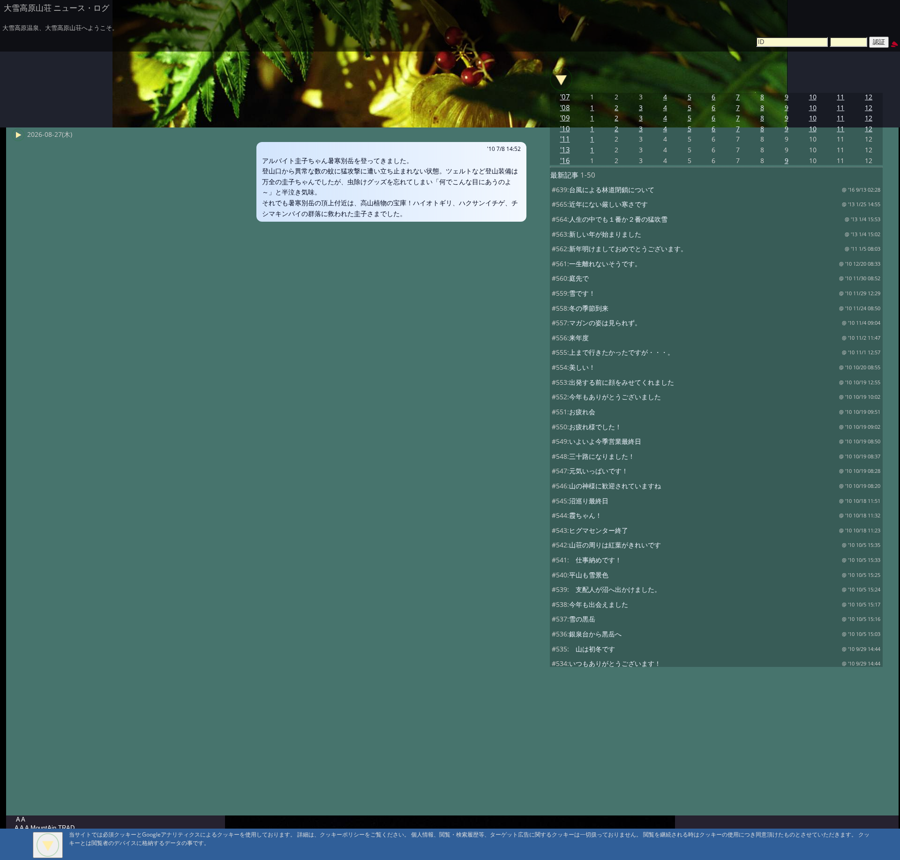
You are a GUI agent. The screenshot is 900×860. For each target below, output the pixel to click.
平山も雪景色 (588, 574)
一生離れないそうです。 (605, 263)
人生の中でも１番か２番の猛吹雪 (618, 219)
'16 (565, 160)
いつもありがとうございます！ (615, 663)
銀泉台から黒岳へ (595, 633)
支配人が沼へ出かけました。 (615, 589)
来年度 (579, 337)
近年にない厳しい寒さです (608, 204)
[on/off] (561, 79)
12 (868, 96)
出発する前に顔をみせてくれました (621, 382)
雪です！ (582, 293)
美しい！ (582, 367)
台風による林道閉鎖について (611, 189)
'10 (565, 129)
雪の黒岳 (582, 618)
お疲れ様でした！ (595, 426)
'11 (565, 139)
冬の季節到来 (588, 308)
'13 (565, 150)
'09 (565, 118)
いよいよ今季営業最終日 (605, 441)
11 (840, 96)
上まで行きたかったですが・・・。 (621, 352)
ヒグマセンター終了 (598, 530)
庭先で (579, 278)
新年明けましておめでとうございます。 (628, 248)
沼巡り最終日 (588, 500)
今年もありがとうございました (615, 396)
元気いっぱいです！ (598, 470)
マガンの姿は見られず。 (605, 322)
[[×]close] (48, 845)
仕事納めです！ (595, 559)
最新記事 (564, 175)
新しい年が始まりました (605, 234)
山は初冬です (592, 648)
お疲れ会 (582, 411)
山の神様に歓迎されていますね (615, 485)
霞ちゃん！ (585, 515)
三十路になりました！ (602, 456)
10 (813, 96)
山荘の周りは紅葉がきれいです (615, 544)
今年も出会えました (598, 604)
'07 (565, 97)
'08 (565, 107)
